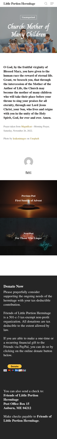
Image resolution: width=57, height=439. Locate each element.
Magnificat (26, 126)
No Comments (43, 43)
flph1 (13, 43)
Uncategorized (28, 17)
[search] (46, 3)
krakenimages (19, 138)
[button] (52, 3)
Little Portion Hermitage (19, 3)
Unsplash (34, 138)
